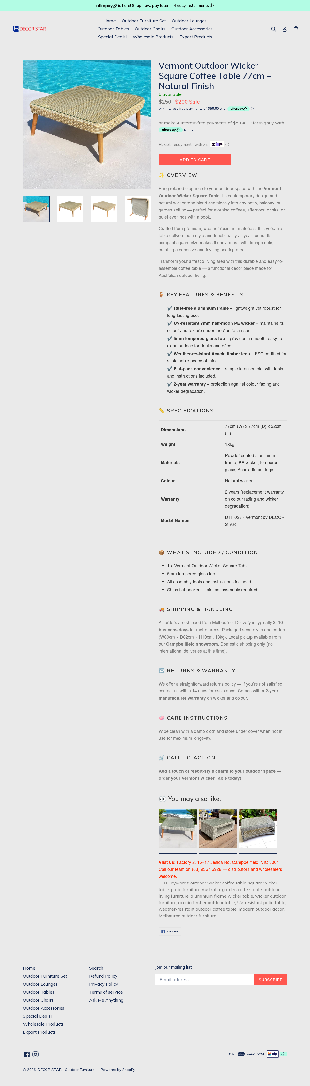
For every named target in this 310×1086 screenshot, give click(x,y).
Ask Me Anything (106, 1000)
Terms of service (106, 992)
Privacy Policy (103, 984)
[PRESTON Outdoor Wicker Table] (258, 850)
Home (109, 21)
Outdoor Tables (113, 29)
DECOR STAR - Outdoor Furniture (66, 1069)
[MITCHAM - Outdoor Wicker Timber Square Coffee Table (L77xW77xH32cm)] (178, 850)
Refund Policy (103, 976)
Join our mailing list (173, 967)
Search (96, 968)
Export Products (195, 37)
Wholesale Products (153, 37)
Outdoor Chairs (150, 29)
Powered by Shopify (118, 1069)
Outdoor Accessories (192, 29)
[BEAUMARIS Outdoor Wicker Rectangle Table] (218, 850)
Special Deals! (112, 37)
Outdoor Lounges (189, 21)
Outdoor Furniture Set (144, 21)
